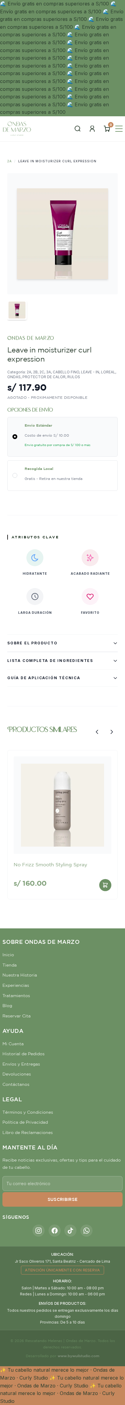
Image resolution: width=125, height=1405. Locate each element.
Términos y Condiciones (27, 1112)
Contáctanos (15, 1084)
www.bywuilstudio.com (78, 1356)
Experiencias (15, 985)
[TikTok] (70, 1231)
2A (9, 161)
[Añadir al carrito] (105, 885)
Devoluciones (16, 1074)
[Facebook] (55, 1231)
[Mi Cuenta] (92, 129)
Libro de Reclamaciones (27, 1132)
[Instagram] (38, 1231)
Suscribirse (63, 1199)
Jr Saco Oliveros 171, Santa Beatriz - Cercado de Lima (62, 1261)
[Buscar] (78, 129)
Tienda (9, 965)
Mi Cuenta (13, 1043)
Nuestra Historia (19, 975)
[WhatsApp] (86, 1231)
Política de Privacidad (25, 1122)
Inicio (8, 954)
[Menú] (119, 129)
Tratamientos (16, 995)
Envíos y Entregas (21, 1064)
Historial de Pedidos (23, 1053)
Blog (7, 1005)
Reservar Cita (16, 1015)
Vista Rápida (62, 844)
